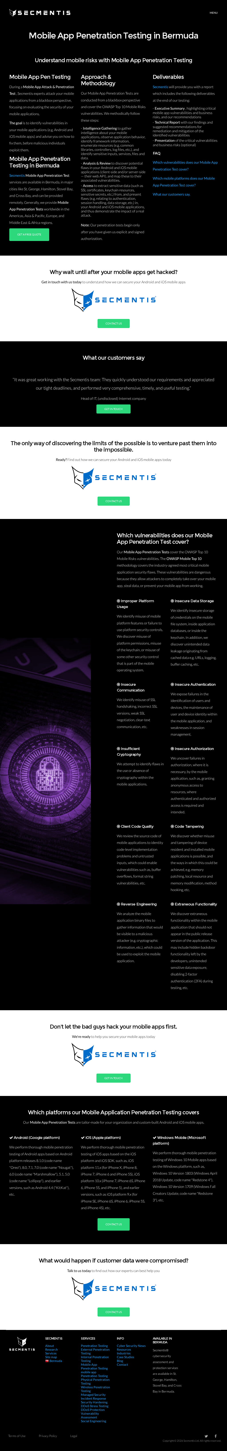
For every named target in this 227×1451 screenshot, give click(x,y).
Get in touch (113, 409)
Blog (120, 1361)
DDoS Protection (93, 1410)
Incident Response (93, 1398)
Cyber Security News (131, 1346)
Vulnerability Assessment (90, 1415)
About (49, 1346)
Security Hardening (94, 1402)
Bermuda (55, 1361)
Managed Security (93, 1395)
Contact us (114, 323)
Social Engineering (93, 1421)
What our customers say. (171, 194)
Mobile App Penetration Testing (94, 1366)
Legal (73, 1436)
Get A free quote (29, 234)
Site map (51, 1357)
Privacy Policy (48, 1436)
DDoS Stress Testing (94, 1406)
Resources (124, 1349)
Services (51, 1353)
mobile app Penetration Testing (94, 1374)
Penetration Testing (94, 1346)
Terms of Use (16, 1436)
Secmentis (17, 175)
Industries (124, 1353)
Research (51, 1349)
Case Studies (125, 1357)
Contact (122, 1364)
